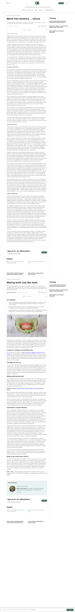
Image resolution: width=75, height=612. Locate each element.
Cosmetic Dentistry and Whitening (13, 15)
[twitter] (26, 30)
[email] (30, 30)
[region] (37, 610)
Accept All (70, 609)
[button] (7, 3)
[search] (9, 3)
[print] (46, 30)
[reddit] (28, 30)
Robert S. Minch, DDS (11, 292)
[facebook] (23, 30)
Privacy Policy (33, 609)
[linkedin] (25, 30)
